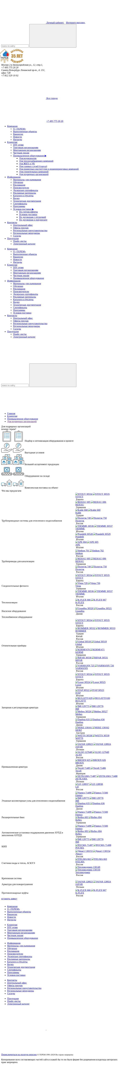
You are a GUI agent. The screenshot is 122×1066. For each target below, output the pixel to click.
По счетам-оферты (28, 212)
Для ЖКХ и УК (27, 163)
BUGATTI (80, 701)
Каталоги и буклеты (23, 195)
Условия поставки (22, 313)
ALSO (78, 755)
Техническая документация (27, 201)
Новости (17, 137)
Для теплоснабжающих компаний (36, 161)
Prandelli (79, 536)
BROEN (79, 763)
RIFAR (78, 660)
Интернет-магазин (75, 22)
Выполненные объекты (25, 131)
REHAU (79, 504)
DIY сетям (18, 145)
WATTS (79, 738)
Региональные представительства (30, 230)
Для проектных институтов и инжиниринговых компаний (49, 169)
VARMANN (81, 668)
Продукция (13, 238)
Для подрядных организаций (34, 174)
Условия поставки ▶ (23, 209)
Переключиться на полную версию (19, 1054)
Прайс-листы (19, 241)
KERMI (79, 652)
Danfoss (79, 722)
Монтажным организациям (27, 150)
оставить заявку (9, 898)
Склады (17, 236)
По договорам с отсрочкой (32, 217)
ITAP (78, 693)
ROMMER (80, 631)
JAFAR (79, 747)
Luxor (78, 685)
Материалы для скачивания (27, 179)
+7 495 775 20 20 (54, 121)
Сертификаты (20, 203)
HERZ (78, 730)
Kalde (78, 512)
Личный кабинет (55, 22)
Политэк (79, 520)
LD (77, 787)
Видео (16, 198)
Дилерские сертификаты (25, 190)
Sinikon (79, 553)
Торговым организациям (25, 147)
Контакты (12, 222)
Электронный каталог (24, 244)
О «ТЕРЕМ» (19, 129)
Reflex (78, 820)
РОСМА (79, 848)
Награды (17, 139)
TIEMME (80, 528)
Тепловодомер (82, 872)
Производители (21, 187)
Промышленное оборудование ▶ (29, 155)
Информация (13, 177)
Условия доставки (28, 214)
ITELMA (80, 862)
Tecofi (78, 771)
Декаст (78, 854)
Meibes (78, 714)
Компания (12, 126)
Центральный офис (23, 225)
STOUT (79, 496)
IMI (77, 709)
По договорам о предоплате (33, 220)
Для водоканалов (27, 158)
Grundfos (79, 611)
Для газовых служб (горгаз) (33, 166)
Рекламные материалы (24, 193)
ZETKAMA (81, 779)
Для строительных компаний (34, 171)
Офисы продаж (21, 228)
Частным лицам (21, 153)
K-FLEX (79, 602)
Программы (19, 206)
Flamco (78, 795)
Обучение (18, 182)
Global (78, 644)
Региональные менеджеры (26, 233)
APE (77, 544)
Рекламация (19, 185)
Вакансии (18, 134)
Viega (78, 586)
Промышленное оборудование (28, 278)
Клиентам (12, 142)
